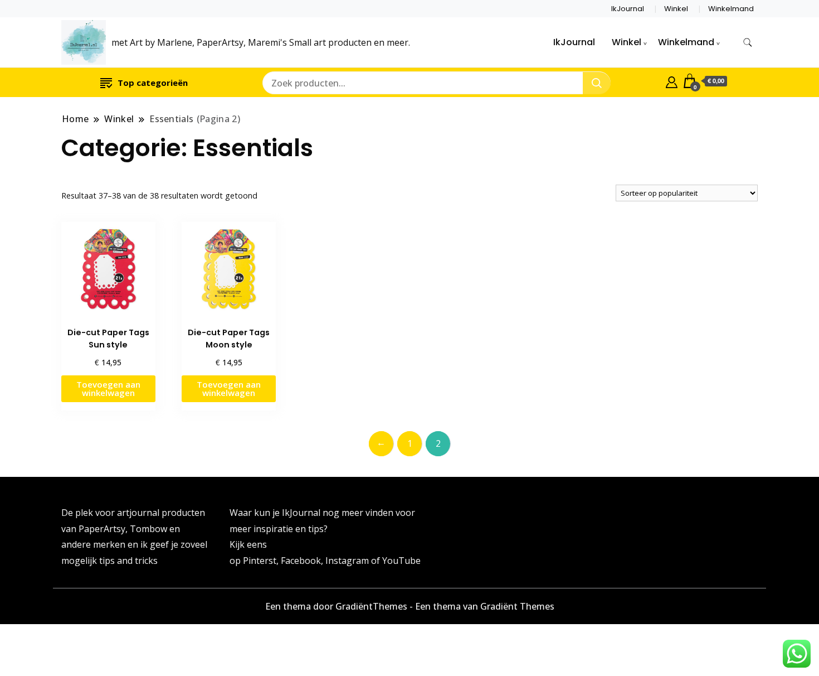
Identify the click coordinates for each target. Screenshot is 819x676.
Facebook (301, 560)
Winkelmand (731, 8)
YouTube (401, 560)
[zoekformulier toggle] (748, 42)
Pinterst (259, 560)
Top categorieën (153, 82)
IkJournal (627, 8)
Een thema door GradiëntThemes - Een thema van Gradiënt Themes (409, 606)
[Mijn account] (671, 81)
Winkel (676, 8)
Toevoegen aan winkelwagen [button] (108, 388)
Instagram (348, 560)
